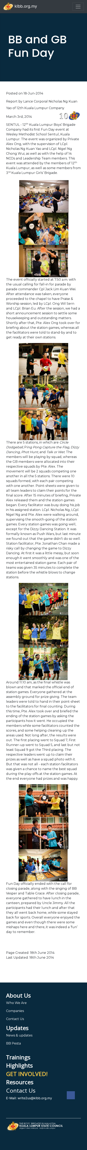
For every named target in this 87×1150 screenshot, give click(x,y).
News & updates (19, 1035)
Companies (15, 1011)
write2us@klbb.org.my (35, 1098)
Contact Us (15, 1019)
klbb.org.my (25, 6)
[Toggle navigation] (78, 7)
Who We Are (16, 1003)
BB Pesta (13, 1043)
